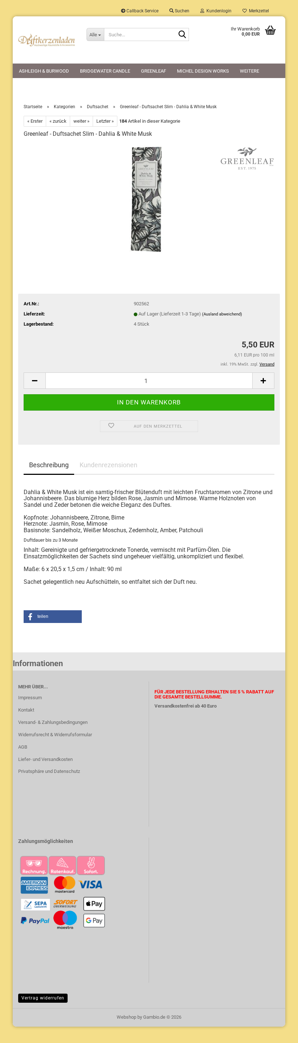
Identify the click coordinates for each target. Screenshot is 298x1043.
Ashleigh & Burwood (44, 71)
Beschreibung (49, 465)
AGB (22, 747)
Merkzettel (258, 10)
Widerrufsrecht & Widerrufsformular (55, 734)
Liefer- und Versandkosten (45, 759)
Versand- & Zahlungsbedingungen (53, 722)
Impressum (30, 697)
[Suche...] (182, 34)
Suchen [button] (181, 10)
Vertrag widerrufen (42, 998)
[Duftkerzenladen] (47, 40)
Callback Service (141, 10)
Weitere (249, 71)
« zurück (58, 121)
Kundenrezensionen (108, 465)
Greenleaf (153, 71)
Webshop (126, 1017)
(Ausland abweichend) (222, 314)
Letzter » (105, 121)
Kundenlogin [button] (217, 10)
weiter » (81, 121)
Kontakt (26, 710)
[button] (34, 380)
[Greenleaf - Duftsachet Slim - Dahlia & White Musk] (149, 198)
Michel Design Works (203, 71)
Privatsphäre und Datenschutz (49, 771)
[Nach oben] (278, 1032)
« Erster (35, 121)
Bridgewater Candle (105, 71)
